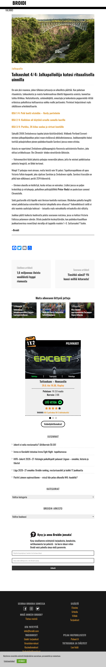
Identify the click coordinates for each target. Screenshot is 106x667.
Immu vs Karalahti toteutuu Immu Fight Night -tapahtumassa (40, 451)
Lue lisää (74, 647)
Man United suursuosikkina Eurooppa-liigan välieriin (81, 312)
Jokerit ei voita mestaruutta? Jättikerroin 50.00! (35, 444)
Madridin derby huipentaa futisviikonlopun (52, 313)
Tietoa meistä (31, 618)
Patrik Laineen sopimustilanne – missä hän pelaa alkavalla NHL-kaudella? (46, 477)
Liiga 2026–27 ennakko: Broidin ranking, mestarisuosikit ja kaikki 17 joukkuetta (48, 470)
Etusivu (75, 607)
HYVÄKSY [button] (21, 661)
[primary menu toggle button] (4, 3)
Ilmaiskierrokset (31, 643)
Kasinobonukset (31, 647)
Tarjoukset (74, 620)
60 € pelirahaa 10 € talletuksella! (56, 412)
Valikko (9, 10)
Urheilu (75, 611)
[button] (78, 360)
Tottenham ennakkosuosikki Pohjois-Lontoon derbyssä (24, 312)
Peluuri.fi (75, 639)
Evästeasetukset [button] (9, 661)
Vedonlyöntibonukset (53, 424)
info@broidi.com (31, 631)
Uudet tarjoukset (31, 639)
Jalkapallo (17, 68)
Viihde (74, 615)
